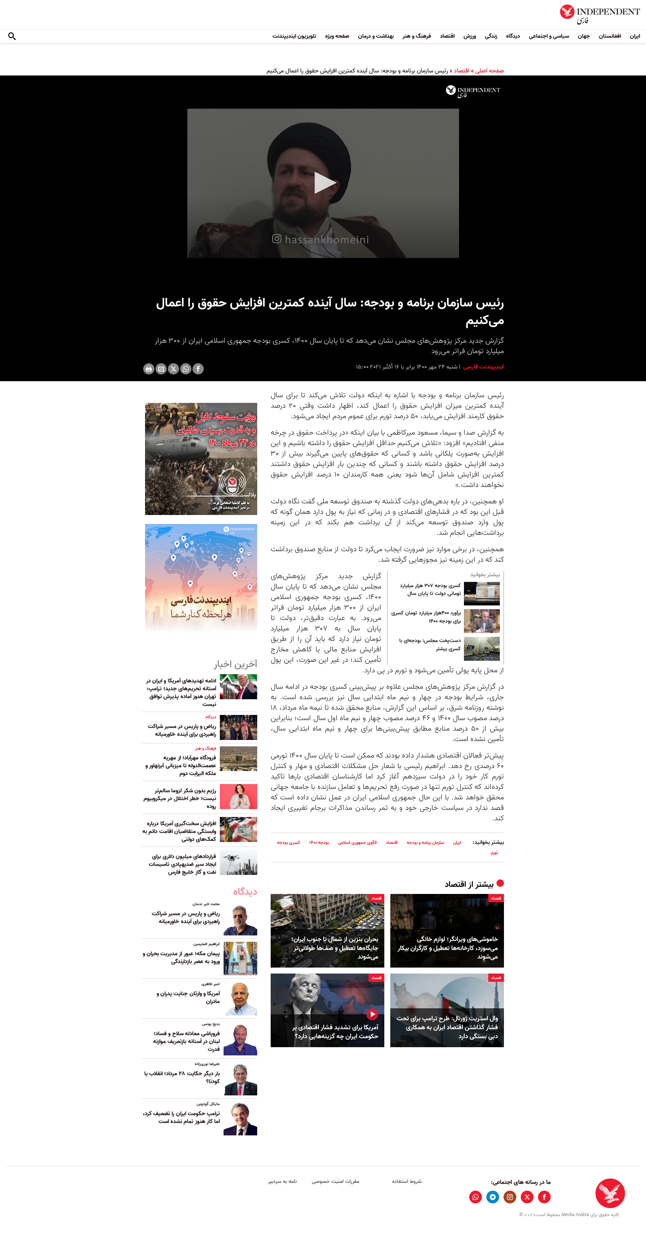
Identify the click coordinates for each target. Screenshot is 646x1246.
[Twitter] (173, 368)
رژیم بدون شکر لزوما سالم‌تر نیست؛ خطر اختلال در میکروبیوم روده (180, 798)
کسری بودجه (288, 842)
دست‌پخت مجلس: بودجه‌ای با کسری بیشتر (430, 645)
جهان (584, 36)
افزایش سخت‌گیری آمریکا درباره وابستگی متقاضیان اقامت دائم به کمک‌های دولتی (179, 831)
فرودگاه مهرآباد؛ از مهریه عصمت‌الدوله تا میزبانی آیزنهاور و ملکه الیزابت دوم (180, 765)
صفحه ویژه (337, 36)
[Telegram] (492, 1197)
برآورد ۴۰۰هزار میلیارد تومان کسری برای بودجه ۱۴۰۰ (426, 617)
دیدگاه (513, 36)
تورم (494, 852)
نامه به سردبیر (282, 1181)
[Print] (148, 368)
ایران (635, 36)
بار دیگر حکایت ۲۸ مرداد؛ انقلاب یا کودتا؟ (182, 1077)
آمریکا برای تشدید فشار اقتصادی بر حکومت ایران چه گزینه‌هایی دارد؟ (335, 1032)
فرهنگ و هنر (417, 36)
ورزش (470, 36)
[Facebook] (198, 368)
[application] (323, 183)
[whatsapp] (475, 1197)
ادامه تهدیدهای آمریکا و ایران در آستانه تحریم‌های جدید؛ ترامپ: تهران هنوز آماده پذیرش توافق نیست (181, 692)
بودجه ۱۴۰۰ (319, 842)
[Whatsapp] (185, 368)
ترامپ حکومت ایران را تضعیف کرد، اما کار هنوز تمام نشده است (181, 1117)
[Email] (161, 368)
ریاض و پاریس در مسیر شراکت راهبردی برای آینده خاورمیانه (182, 730)
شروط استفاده (407, 1181)
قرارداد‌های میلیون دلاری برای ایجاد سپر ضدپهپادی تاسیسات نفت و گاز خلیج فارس (182, 864)
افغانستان (610, 36)
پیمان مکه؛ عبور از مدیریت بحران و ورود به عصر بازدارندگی (181, 957)
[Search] (12, 36)
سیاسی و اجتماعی (549, 36)
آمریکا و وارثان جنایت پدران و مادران (188, 997)
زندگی (491, 36)
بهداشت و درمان (376, 36)
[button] (323, 182)
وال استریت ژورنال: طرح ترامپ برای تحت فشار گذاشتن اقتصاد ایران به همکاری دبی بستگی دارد (447, 1027)
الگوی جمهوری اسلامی (357, 842)
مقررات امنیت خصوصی (335, 1181)
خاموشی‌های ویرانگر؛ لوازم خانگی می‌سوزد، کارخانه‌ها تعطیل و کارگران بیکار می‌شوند (448, 948)
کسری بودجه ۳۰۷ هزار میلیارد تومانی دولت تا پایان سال (430, 590)
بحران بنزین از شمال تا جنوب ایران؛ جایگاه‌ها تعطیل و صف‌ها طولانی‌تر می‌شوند (334, 948)
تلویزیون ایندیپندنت (294, 36)
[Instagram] (510, 1197)
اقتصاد (447, 36)
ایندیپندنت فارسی (483, 367)
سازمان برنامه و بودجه (425, 842)
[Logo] (473, 92)
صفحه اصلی (489, 71)
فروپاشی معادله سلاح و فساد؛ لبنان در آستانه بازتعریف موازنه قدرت (186, 1041)
